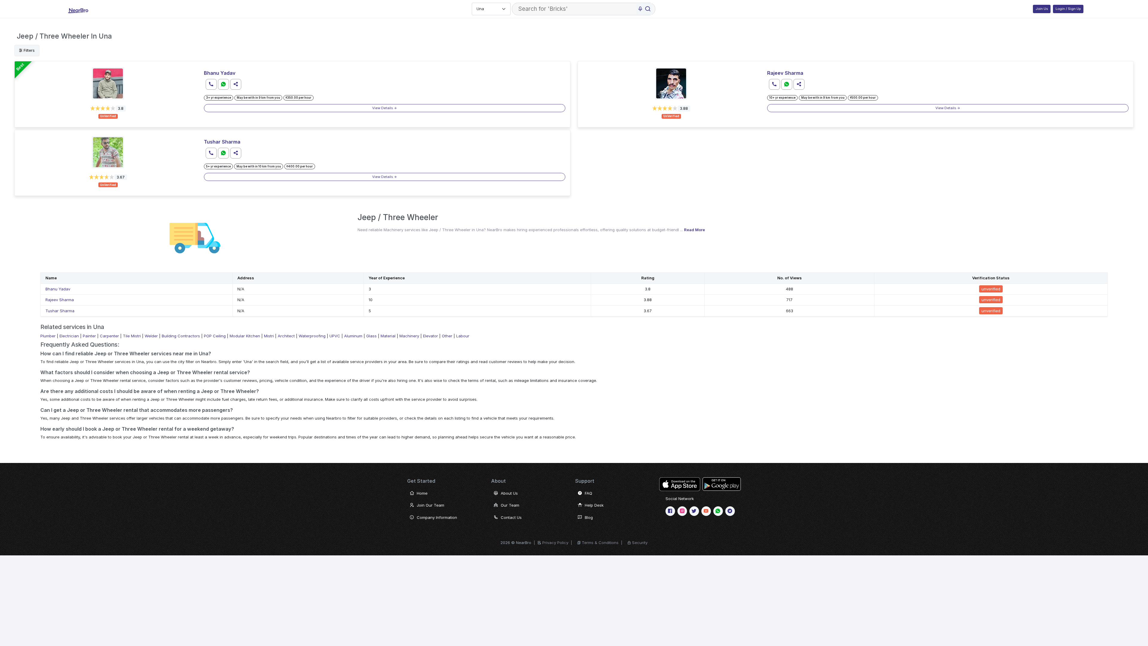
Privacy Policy (555, 542)
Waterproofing (312, 335)
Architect (286, 335)
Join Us (1042, 9)
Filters (28, 50)
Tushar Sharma (222, 142)
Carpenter (109, 335)
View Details (383, 108)
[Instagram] (682, 511)
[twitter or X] (694, 511)
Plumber (48, 335)
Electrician (69, 335)
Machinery (409, 335)
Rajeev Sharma (785, 73)
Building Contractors (181, 335)
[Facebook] (670, 511)
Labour (462, 335)
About (498, 481)
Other (447, 335)
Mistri (269, 335)
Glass (371, 335)
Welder (151, 335)
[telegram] (730, 511)
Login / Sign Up (1068, 9)
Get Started (421, 481)
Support (584, 481)
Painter (89, 335)
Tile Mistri (132, 335)
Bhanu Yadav (220, 73)
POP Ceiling (215, 335)
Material (388, 335)
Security (640, 542)
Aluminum (353, 335)
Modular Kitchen (245, 335)
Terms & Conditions (600, 542)
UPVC (334, 335)
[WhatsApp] (718, 511)
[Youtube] (706, 511)
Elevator (430, 335)
